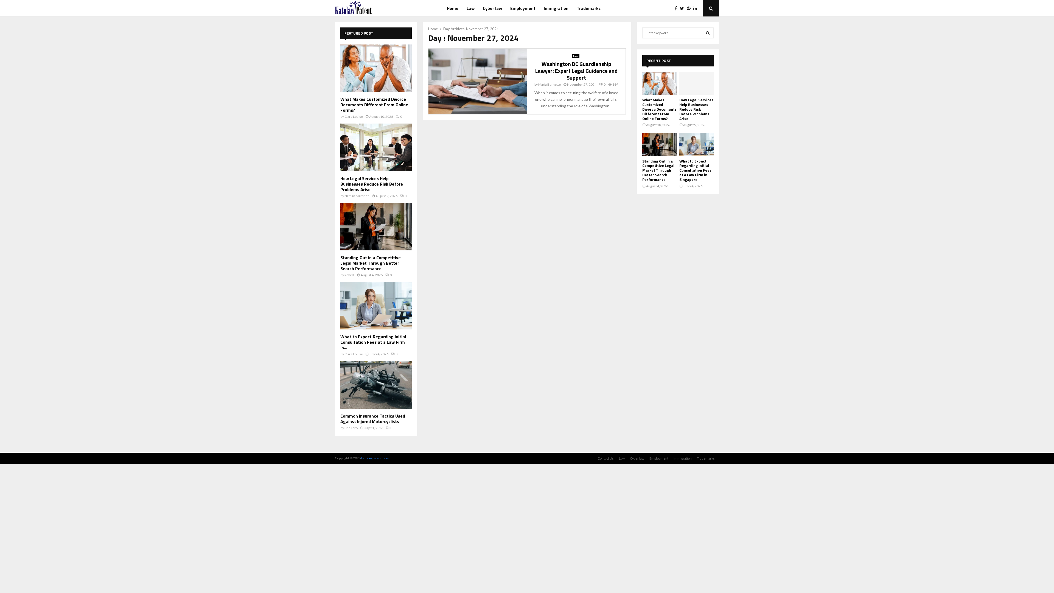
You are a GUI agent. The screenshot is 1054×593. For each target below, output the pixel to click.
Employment (523, 8)
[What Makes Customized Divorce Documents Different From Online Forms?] (376, 68)
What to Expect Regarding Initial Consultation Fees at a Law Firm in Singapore (695, 170)
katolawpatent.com (375, 458)
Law (471, 8)
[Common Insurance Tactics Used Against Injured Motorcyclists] (376, 385)
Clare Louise (353, 116)
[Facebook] (677, 8)
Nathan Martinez (356, 196)
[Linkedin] (696, 8)
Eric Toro (351, 428)
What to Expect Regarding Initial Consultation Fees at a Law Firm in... (373, 342)
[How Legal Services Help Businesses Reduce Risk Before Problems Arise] (376, 147)
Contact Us (606, 458)
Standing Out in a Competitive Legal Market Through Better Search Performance (370, 263)
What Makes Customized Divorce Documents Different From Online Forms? (374, 104)
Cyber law (492, 8)
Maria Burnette (549, 84)
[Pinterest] (690, 8)
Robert (349, 275)
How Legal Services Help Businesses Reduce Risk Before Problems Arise (371, 184)
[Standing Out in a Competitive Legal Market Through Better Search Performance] (376, 226)
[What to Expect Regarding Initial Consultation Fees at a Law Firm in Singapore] (376, 305)
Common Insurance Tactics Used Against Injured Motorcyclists (372, 419)
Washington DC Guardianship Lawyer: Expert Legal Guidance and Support (576, 71)
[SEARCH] (708, 32)
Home (452, 8)
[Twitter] (683, 8)
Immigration (556, 8)
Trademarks (589, 8)
